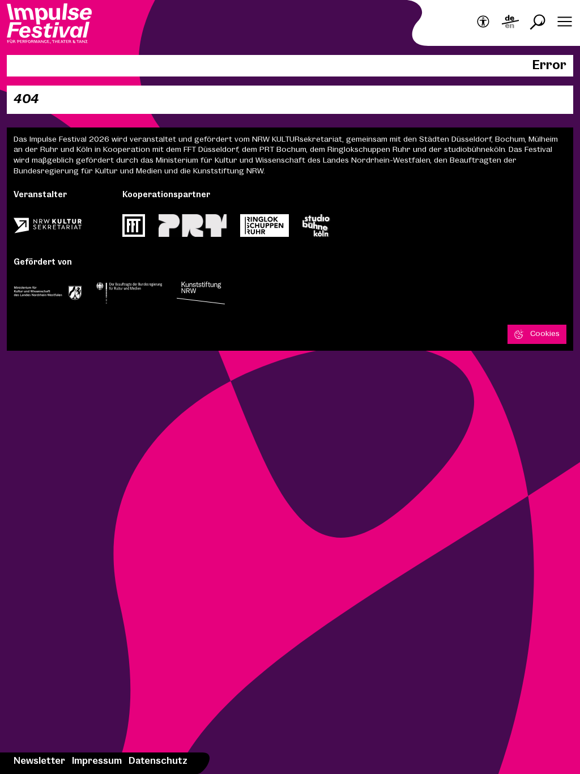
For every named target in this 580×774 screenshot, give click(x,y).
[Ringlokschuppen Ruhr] (264, 229)
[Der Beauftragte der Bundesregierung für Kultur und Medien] (129, 296)
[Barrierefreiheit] (483, 22)
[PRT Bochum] (193, 229)
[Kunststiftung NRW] (201, 296)
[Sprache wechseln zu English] (510, 23)
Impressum (97, 761)
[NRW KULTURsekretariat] (48, 229)
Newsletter (39, 761)
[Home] (49, 24)
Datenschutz (158, 761)
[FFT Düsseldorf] (133, 229)
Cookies (545, 334)
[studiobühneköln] (316, 229)
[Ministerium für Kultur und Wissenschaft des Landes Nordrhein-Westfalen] (48, 296)
